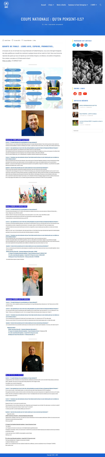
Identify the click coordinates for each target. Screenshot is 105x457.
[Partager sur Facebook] (78, 45)
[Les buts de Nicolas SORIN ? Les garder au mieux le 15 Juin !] (75, 123)
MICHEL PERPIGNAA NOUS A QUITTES (88, 105)
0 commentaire (89, 107)
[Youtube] (85, 93)
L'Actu (34, 40)
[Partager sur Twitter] (74, 45)
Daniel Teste (7, 40)
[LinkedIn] (80, 93)
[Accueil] (42, 24)
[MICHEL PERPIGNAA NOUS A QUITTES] (75, 106)
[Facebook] (75, 93)
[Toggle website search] (100, 5)
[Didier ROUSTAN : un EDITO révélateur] (75, 114)
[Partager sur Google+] (82, 45)
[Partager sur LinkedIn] (86, 45)
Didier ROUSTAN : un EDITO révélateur (88, 114)
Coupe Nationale (28, 40)
